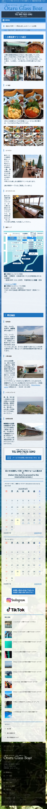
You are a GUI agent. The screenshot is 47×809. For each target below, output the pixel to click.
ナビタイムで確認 (10, 284)
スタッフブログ (10, 793)
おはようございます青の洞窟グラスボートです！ (27, 642)
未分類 (9, 729)
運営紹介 (8, 772)
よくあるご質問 (10, 786)
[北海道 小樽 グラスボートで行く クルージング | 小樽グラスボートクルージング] (23, 9)
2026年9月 (38, 533)
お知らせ (8, 790)
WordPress (13, 802)
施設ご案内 (9, 783)
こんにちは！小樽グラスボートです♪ (24, 622)
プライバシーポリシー (11, 746)
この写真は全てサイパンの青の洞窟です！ (25, 712)
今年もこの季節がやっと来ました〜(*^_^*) (26, 702)
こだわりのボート (11, 779)
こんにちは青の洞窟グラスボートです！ (25, 652)
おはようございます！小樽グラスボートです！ (27, 632)
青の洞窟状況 (11, 733)
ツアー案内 (9, 776)
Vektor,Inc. (34, 802)
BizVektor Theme (24, 802)
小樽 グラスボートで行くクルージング (24, 798)
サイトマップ (8, 750)
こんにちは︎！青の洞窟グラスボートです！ (25, 682)
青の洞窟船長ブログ (13, 737)
